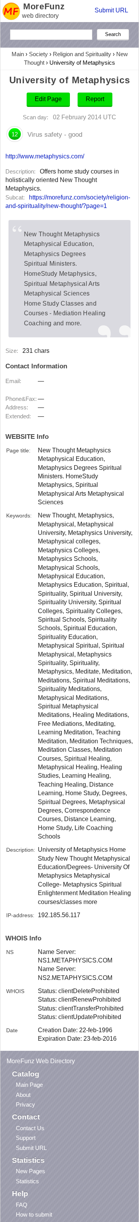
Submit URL (111, 10)
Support (26, 1137)
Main (18, 54)
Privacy (25, 1104)
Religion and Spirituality (82, 54)
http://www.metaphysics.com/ (44, 156)
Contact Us (30, 1128)
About (23, 1094)
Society (38, 54)
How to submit (34, 1214)
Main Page (29, 1084)
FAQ (21, 1204)
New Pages (30, 1171)
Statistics (27, 1181)
